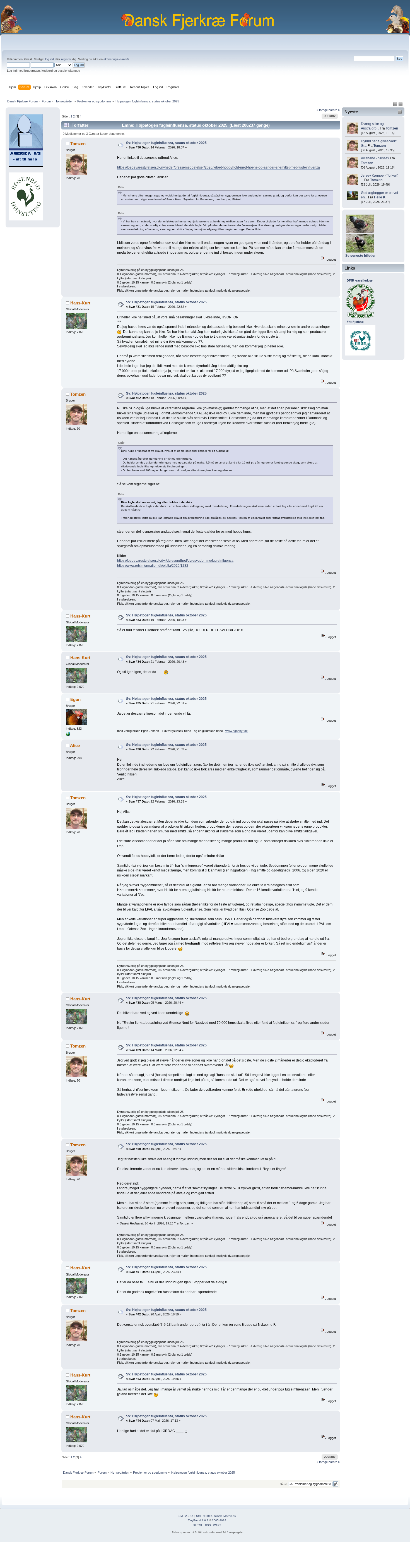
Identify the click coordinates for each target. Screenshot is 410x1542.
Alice (75, 745)
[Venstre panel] (395, 105)
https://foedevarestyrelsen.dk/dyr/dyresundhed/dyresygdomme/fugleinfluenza (175, 561)
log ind (49, 59)
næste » (334, 110)
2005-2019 (219, 1520)
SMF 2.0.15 (186, 1515)
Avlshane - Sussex (375, 158)
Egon (75, 699)
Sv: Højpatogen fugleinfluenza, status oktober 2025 (166, 143)
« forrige (322, 110)
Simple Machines (225, 1515)
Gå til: (283, 1484)
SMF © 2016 (204, 1515)
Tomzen (392, 128)
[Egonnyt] (68, 735)
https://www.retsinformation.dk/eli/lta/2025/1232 (152, 566)
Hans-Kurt (80, 303)
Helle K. (380, 197)
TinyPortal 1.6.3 (198, 1520)
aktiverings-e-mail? (116, 59)
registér (66, 59)
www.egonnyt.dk (236, 730)
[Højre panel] (400, 105)
